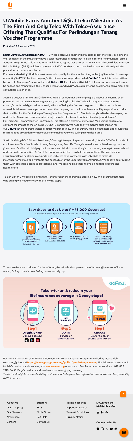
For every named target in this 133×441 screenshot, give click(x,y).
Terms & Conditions (77, 412)
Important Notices (76, 407)
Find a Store (44, 412)
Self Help (42, 416)
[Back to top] (123, 394)
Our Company (15, 407)
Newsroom (13, 416)
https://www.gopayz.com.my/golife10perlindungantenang (62, 362)
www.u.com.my (55, 366)
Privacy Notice (75, 416)
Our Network (14, 412)
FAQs (40, 407)
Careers (11, 421)
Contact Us (43, 421)
